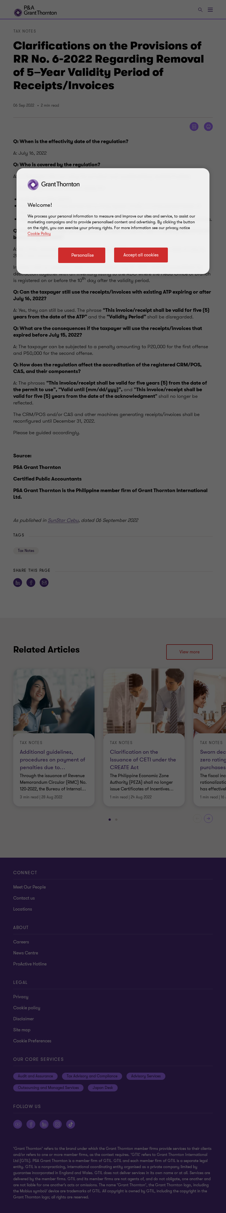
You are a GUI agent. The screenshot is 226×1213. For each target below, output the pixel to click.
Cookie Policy (39, 233)
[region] (113, 221)
